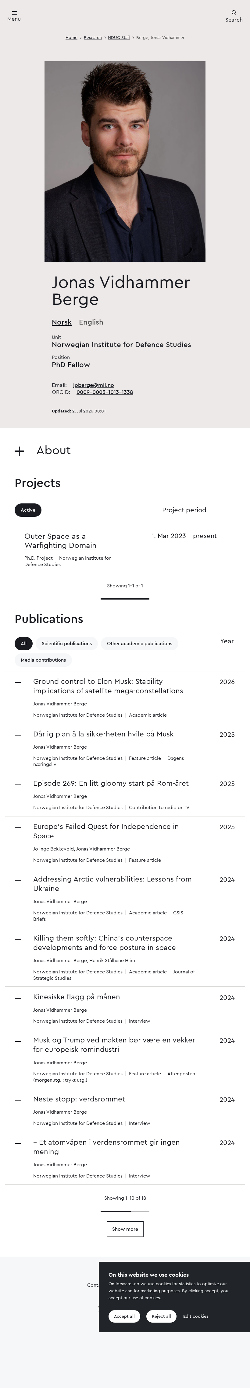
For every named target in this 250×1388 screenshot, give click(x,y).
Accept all (124, 1316)
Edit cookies (195, 1316)
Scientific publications (67, 643)
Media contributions (43, 660)
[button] (107, 697)
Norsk (62, 322)
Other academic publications (139, 643)
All (24, 643)
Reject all (161, 1316)
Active (28, 510)
